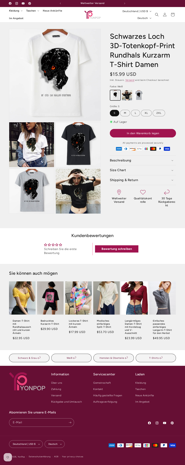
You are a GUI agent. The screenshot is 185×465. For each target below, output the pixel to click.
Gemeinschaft (102, 382)
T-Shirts (154, 358)
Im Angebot (16, 18)
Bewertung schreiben (117, 249)
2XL (158, 113)
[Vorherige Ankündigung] (60, 3)
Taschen (31, 10)
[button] (157, 15)
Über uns (56, 382)
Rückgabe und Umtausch (66, 401)
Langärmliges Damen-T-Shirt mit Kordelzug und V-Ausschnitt (133, 326)
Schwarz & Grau (28, 358)
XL (146, 113)
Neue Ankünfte (52, 10)
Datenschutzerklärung (40, 456)
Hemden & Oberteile (112, 358)
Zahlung (56, 389)
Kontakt (98, 389)
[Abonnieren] (70, 422)
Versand (129, 80)
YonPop (21, 457)
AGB (56, 456)
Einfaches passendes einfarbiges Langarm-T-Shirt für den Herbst (162, 326)
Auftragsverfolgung (105, 401)
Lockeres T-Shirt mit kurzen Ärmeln (78, 323)
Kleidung (14, 10)
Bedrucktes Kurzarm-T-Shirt (50, 322)
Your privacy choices (72, 456)
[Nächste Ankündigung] (125, 3)
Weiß (70, 358)
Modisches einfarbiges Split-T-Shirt (104, 323)
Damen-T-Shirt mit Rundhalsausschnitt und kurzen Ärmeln (22, 326)
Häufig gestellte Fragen (107, 395)
